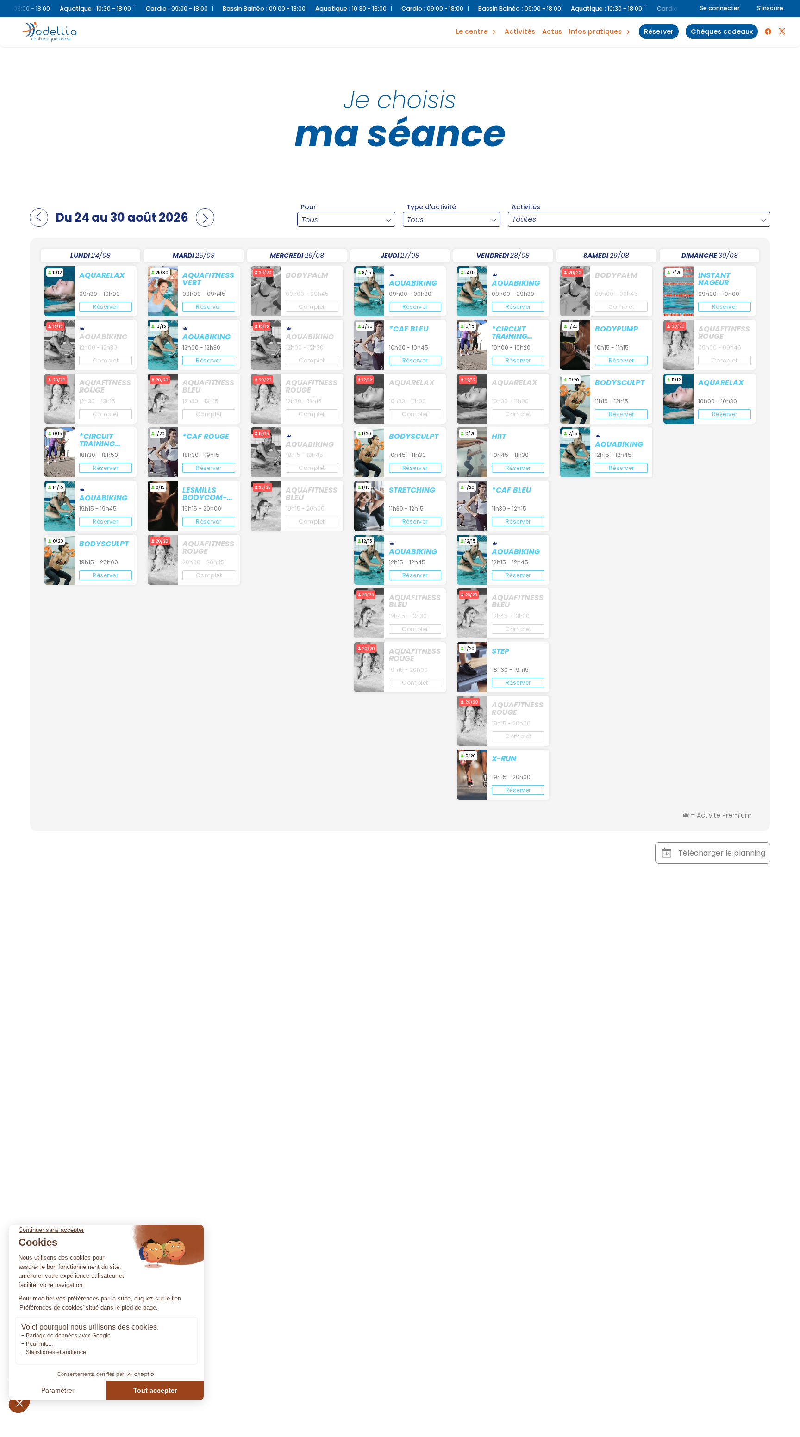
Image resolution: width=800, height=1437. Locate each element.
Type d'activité (431, 207)
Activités (520, 31)
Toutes (524, 219)
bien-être (475, 21)
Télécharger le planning (721, 853)
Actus (552, 31)
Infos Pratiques (595, 31)
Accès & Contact (590, 18)
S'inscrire (769, 8)
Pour (308, 207)
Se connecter (720, 8)
